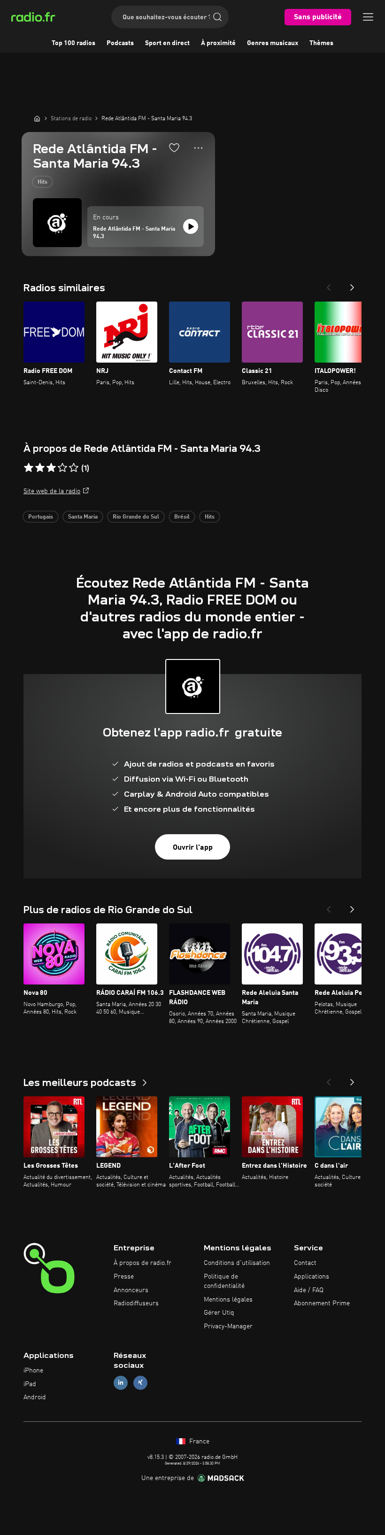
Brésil (182, 517)
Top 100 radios (73, 43)
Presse (124, 1276)
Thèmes (321, 43)
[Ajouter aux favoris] (174, 147)
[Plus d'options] (198, 148)
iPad (29, 1384)
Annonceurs (131, 1290)
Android (34, 1397)
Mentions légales (228, 1299)
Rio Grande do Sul (136, 517)
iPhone (33, 1370)
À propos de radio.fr (142, 1263)
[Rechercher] (217, 17)
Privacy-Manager (228, 1326)
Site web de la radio (51, 491)
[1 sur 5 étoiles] (28, 467)
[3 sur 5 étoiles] (51, 467)
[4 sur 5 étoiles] (62, 467)
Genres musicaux (272, 43)
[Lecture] (190, 226)
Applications (311, 1276)
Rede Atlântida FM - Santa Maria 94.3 (134, 233)
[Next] (352, 284)
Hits (42, 182)
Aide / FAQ (308, 1290)
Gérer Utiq (219, 1313)
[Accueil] (37, 118)
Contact (305, 1263)
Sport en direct (167, 43)
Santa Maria (83, 517)
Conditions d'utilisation (237, 1263)
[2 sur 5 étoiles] (40, 467)
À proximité (218, 43)
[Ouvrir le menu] (368, 17)
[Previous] (328, 284)
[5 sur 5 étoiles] (73, 467)
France (198, 1441)
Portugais (40, 517)
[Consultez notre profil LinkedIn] (120, 1383)
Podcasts (120, 43)
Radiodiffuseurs (136, 1303)
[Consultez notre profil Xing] (140, 1383)
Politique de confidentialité (224, 1281)
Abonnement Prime (322, 1303)
